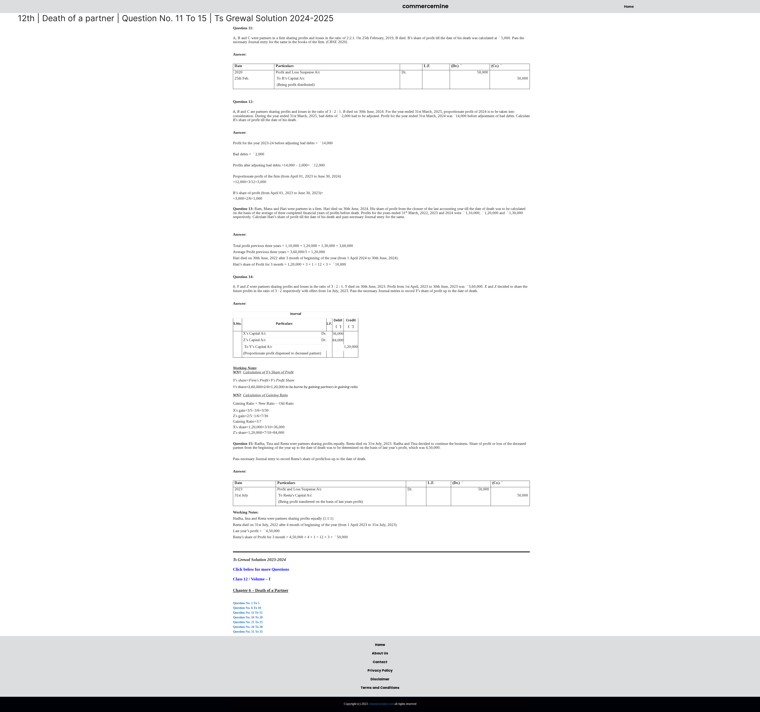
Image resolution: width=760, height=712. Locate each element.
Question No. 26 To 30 (248, 626)
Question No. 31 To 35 (248, 631)
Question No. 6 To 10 (247, 607)
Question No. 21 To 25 (248, 622)
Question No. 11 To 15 (247, 612)
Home (629, 7)
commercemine (425, 6)
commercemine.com (381, 703)
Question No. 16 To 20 (248, 617)
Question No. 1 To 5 (246, 603)
